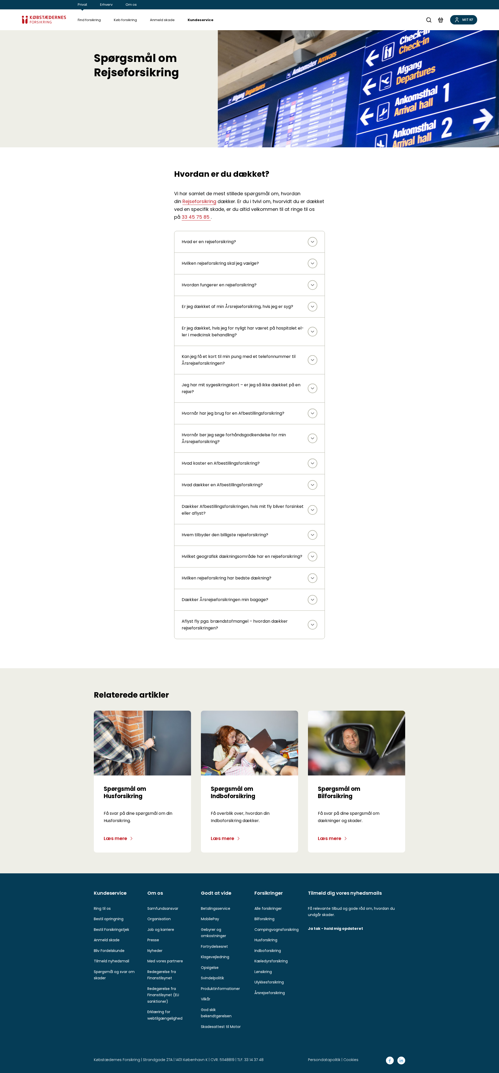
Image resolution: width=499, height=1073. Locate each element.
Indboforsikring (267, 950)
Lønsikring (263, 971)
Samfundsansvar (162, 908)
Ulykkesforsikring (269, 982)
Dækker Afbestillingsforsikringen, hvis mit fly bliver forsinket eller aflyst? (243, 509)
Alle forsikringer (268, 908)
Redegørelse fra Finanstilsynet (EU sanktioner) (163, 995)
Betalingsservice (215, 908)
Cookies (350, 1059)
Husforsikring (265, 940)
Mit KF (467, 19)
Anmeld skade (162, 19)
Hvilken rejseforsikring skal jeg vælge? (220, 263)
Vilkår (205, 999)
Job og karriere (160, 929)
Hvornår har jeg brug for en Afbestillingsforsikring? (233, 413)
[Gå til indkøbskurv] (440, 19)
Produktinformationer (220, 988)
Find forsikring (89, 19)
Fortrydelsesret (214, 946)
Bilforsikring (264, 918)
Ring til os (102, 908)
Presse (153, 940)
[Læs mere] (142, 743)
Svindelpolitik (212, 978)
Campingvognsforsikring (276, 929)
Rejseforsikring (199, 201)
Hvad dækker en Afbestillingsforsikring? (222, 485)
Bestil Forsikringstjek (111, 929)
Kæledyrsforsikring (271, 961)
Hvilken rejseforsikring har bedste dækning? (226, 578)
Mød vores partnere (165, 961)
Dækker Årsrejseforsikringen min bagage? (225, 600)
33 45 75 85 (196, 217)
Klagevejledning (215, 957)
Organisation (159, 918)
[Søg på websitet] (428, 20)
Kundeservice (200, 19)
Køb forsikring (125, 19)
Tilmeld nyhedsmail (111, 961)
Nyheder (154, 950)
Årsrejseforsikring (269, 992)
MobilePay (210, 918)
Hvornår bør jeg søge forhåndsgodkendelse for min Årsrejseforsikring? (234, 438)
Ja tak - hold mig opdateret (335, 928)
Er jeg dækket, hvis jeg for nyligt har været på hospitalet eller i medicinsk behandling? (243, 331)
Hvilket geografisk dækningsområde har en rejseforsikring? (242, 556)
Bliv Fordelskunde (109, 950)
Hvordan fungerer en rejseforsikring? (219, 285)
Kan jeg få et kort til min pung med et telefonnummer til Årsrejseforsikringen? (239, 360)
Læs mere (115, 838)
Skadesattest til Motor (221, 1026)
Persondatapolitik (324, 1059)
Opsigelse (210, 967)
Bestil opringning (108, 918)
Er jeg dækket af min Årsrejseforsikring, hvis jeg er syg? (237, 307)
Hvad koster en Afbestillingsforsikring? (221, 463)
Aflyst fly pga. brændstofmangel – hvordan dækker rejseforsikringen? (235, 624)
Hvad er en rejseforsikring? (209, 242)
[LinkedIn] (401, 1060)
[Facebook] (390, 1060)
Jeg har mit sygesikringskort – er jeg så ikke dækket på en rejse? (241, 388)
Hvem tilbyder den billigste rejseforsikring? (225, 535)
